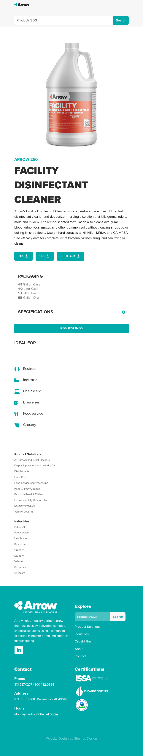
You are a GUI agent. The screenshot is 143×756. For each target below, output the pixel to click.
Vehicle (18, 561)
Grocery (19, 550)
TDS (21, 256)
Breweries (20, 567)
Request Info (71, 328)
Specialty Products (25, 505)
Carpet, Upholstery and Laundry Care (35, 465)
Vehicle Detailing (24, 511)
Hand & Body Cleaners (27, 488)
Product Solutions (87, 627)
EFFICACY (68, 256)
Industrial (19, 527)
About (79, 649)
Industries (82, 634)
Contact (80, 656)
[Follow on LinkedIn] (19, 650)
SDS (42, 256)
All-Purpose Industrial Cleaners (32, 460)
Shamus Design (85, 738)
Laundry (19, 555)
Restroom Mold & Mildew (28, 494)
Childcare (19, 573)
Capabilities (83, 641)
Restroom (20, 544)
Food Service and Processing (31, 483)
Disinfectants (21, 471)
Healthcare (20, 538)
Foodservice (21, 532)
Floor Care (20, 477)
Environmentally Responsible (31, 500)
